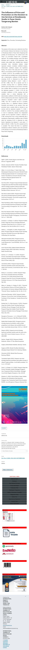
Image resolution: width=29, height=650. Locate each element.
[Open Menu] (1, 1)
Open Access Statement (14, 499)
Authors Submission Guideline (14, 492)
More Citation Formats (8, 451)
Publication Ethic (14, 487)
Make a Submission (7, 469)
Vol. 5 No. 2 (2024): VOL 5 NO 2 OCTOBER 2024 (12, 6)
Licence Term (14, 501)
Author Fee (14, 496)
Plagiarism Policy (15, 494)
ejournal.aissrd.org (7, 625)
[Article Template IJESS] (10, 537)
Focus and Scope (14, 485)
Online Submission (14, 503)
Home (2, 4)
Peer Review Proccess (14, 483)
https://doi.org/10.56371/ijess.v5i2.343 (13, 36)
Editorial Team (14, 478)
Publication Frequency (14, 490)
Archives (8, 4)
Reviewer (14, 481)
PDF (5, 428)
